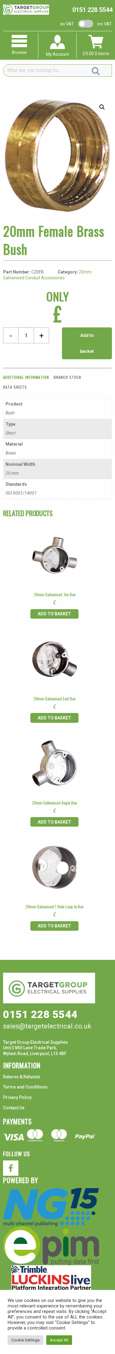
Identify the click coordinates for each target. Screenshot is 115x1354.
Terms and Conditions (25, 1086)
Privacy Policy (17, 1097)
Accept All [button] (59, 1340)
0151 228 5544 (92, 9)
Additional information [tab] (26, 377)
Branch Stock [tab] (67, 377)
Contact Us (14, 1107)
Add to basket (87, 343)
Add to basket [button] (54, 613)
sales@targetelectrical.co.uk (47, 1026)
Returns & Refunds (21, 1076)
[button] (102, 107)
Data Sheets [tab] (15, 387)
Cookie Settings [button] (25, 1340)
